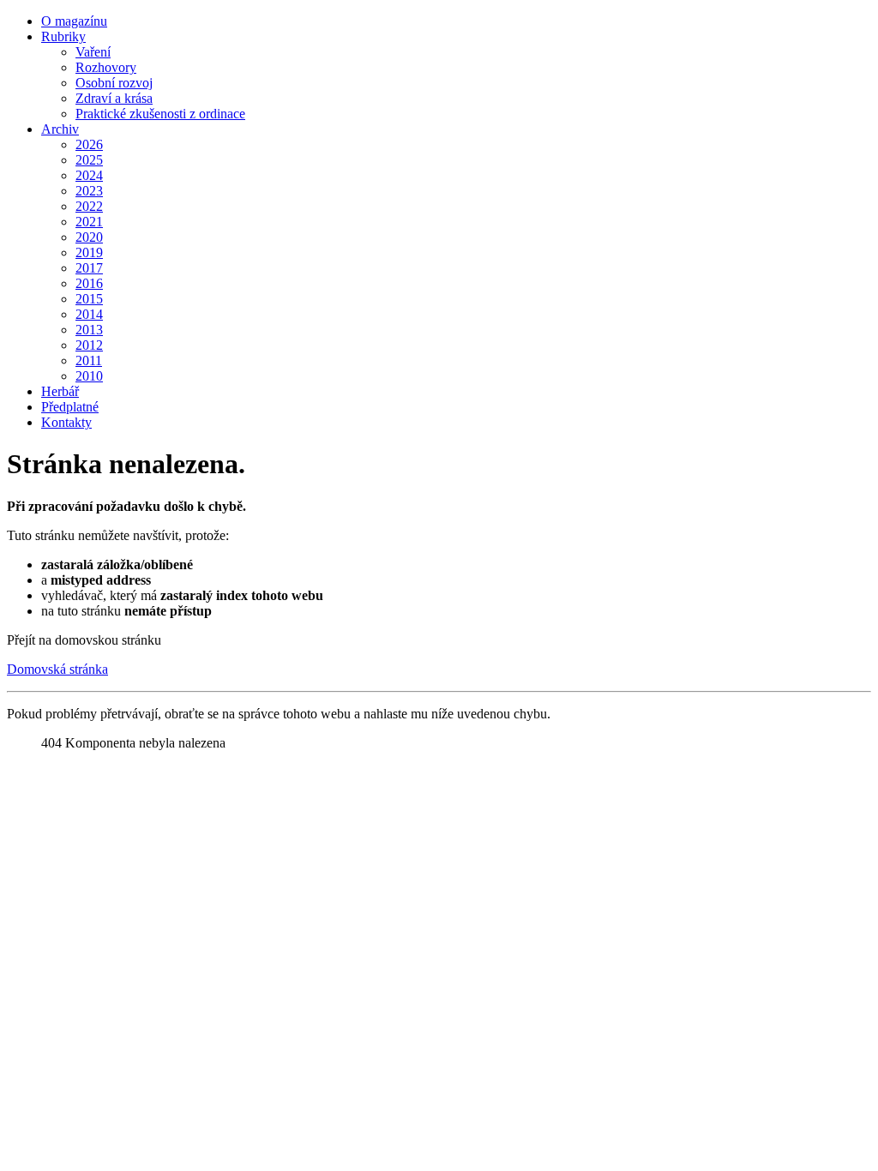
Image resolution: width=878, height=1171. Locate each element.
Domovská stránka (57, 669)
